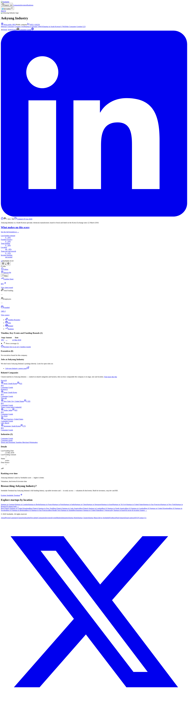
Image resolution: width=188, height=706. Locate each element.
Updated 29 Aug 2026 (24, 219)
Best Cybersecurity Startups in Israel (112, 510)
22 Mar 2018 (16, 340)
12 (2, 261)
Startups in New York (168, 504)
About (3, 518)
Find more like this (110, 377)
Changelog (21, 518)
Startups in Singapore (94, 504)
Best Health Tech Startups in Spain (61, 510)
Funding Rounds (14, 320)
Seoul (5, 30)
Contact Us (142, 518)
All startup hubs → (12, 506)
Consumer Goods (25, 30)
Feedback (112, 518)
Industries (65, 518)
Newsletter (34, 518)
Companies (17, 5)
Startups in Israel (107, 504)
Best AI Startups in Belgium (16, 510)
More (6, 276)
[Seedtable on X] (94, 704)
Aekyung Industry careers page (16, 368)
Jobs (9, 323)
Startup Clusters (82, 518)
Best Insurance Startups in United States (86, 510)
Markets (59, 518)
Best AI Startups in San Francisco (37, 510)
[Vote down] (8, 263)
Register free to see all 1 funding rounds (17, 347)
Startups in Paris (58, 504)
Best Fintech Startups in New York (41, 508)
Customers (13, 518)
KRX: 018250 (35, 25)
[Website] (32, 30)
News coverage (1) (12, 343)
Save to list (7, 272)
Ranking (11, 329)
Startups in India (69, 504)
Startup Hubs (72, 518)
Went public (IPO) (9, 25)
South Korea (12, 30)
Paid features (120, 518)
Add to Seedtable (103, 518)
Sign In (3, 11)
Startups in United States (134, 504)
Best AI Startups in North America (113, 508)
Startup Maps (92, 518)
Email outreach (130, 518)
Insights (27, 518)
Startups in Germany (8, 504)
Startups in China (81, 504)
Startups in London (21, 504)
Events (54, 518)
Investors (24, 5)
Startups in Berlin (34, 504)
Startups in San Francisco (152, 504)
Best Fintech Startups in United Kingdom (15, 508)
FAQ (137, 518)
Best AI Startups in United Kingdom (156, 508)
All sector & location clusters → (136, 510)
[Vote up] (3, 263)
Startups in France (46, 504)
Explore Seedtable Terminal (10, 495)
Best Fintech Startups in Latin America (66, 508)
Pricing (7, 518)
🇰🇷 (2, 30)
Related (10, 326)
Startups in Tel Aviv (119, 504)
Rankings (30, 5)
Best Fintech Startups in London (91, 508)
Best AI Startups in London (134, 508)
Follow (5, 269)
